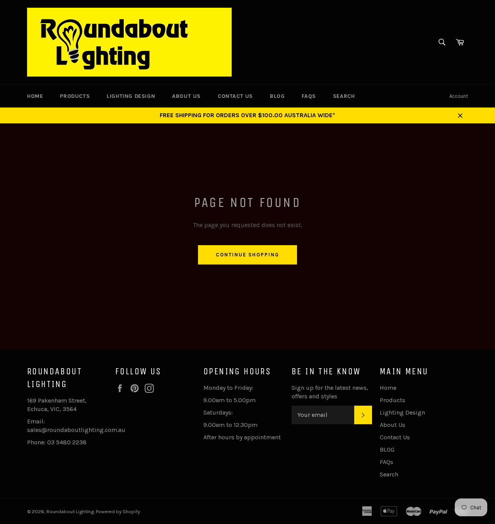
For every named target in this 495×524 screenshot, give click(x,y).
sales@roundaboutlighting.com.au (76, 430)
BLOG (277, 96)
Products (75, 96)
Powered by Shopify (118, 511)
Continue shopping (247, 255)
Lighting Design (131, 96)
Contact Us (235, 96)
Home (35, 96)
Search (344, 96)
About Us (186, 96)
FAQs (309, 96)
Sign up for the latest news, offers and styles (330, 392)
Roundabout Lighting (70, 511)
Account (458, 96)
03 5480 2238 (67, 442)
